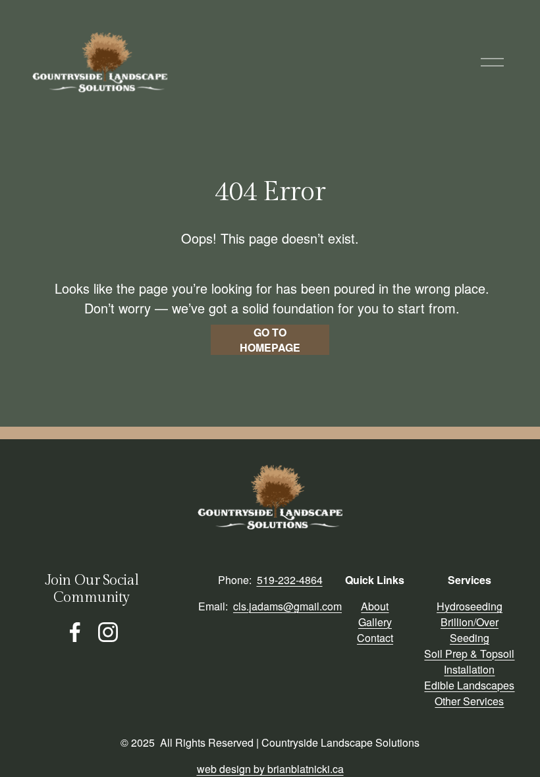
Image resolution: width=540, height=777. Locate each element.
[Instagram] (108, 632)
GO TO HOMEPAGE (270, 340)
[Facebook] (75, 632)
